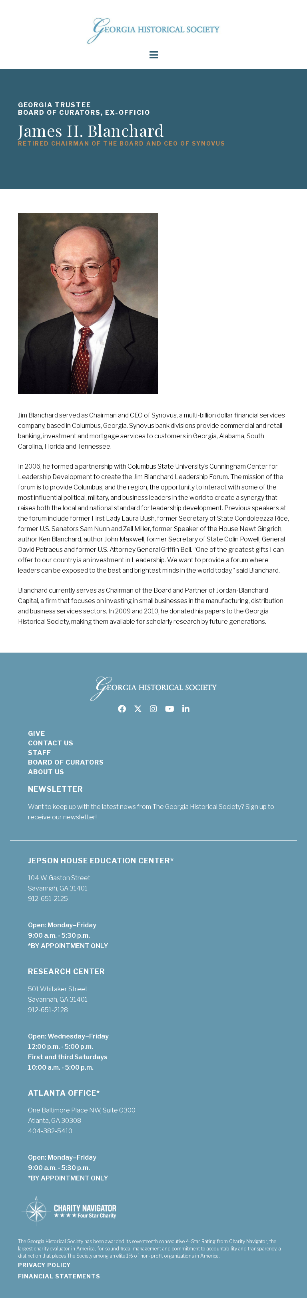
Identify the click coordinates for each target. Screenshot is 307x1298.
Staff (39, 753)
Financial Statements (59, 1276)
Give (36, 733)
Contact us (51, 743)
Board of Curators (66, 762)
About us (46, 772)
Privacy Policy (44, 1265)
